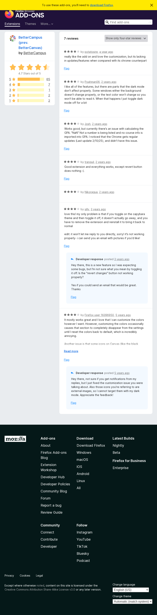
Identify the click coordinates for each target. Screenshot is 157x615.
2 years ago (108, 81)
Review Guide (51, 512)
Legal (39, 575)
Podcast (83, 561)
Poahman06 (92, 81)
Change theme (122, 596)
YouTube (84, 539)
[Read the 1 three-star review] (31, 89)
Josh (88, 123)
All (79, 488)
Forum (46, 498)
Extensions (12, 24)
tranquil (89, 162)
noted (40, 585)
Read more (71, 351)
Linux (81, 481)
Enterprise (120, 468)
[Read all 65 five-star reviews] (31, 79)
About (46, 445)
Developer (49, 546)
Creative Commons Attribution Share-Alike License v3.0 (40, 589)
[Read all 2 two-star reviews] (31, 95)
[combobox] (128, 22)
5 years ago (123, 315)
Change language (124, 584)
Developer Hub (53, 477)
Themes (30, 24)
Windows (84, 452)
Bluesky (83, 553)
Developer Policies (55, 484)
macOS (82, 460)
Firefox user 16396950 (99, 315)
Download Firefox (91, 445)
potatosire (91, 51)
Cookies (25, 575)
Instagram (84, 532)
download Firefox (101, 5)
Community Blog (54, 491)
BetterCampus (34, 53)
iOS (79, 467)
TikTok (82, 546)
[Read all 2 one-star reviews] (31, 100)
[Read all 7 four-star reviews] (31, 84)
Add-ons (48, 438)
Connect (47, 532)
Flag (66, 68)
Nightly (118, 445)
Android (83, 474)
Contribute (49, 539)
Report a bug (51, 505)
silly (87, 209)
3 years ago (98, 209)
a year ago (106, 51)
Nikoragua (91, 192)
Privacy (9, 575)
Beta (116, 452)
